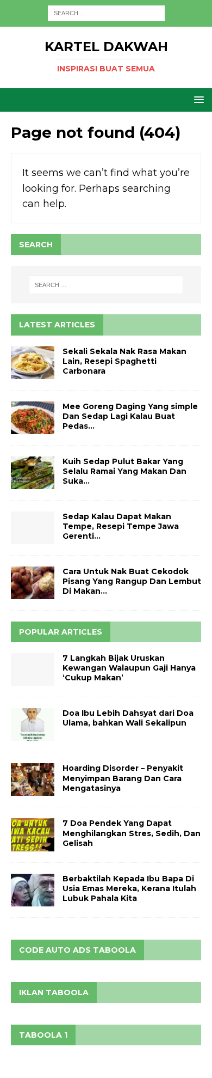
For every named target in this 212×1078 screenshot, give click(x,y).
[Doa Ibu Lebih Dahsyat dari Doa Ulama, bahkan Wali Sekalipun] (32, 724)
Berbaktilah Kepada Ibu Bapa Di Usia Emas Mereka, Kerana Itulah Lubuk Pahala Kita (129, 888)
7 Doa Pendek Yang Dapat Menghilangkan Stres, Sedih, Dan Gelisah (132, 833)
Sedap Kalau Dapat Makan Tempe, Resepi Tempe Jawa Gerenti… (121, 526)
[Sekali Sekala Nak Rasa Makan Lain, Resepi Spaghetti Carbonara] (32, 362)
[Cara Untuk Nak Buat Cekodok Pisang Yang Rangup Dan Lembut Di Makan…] (32, 583)
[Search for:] (106, 12)
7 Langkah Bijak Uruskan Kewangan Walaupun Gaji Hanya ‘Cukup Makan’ (129, 668)
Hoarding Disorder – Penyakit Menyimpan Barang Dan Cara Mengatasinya (123, 778)
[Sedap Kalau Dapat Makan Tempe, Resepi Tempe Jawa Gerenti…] (32, 527)
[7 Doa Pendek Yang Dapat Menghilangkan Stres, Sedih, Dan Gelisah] (32, 834)
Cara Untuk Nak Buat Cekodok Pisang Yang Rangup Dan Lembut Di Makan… (132, 581)
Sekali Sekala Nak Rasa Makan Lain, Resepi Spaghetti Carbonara (124, 361)
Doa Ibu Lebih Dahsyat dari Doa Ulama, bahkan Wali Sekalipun (128, 718)
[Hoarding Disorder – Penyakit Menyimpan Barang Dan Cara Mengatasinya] (32, 779)
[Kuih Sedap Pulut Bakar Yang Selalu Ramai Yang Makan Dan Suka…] (32, 472)
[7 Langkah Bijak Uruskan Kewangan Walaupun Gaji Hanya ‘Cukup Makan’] (32, 669)
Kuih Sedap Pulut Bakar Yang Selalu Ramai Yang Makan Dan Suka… (124, 471)
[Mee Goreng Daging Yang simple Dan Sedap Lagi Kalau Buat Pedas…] (32, 417)
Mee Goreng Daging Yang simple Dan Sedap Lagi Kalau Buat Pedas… (130, 416)
